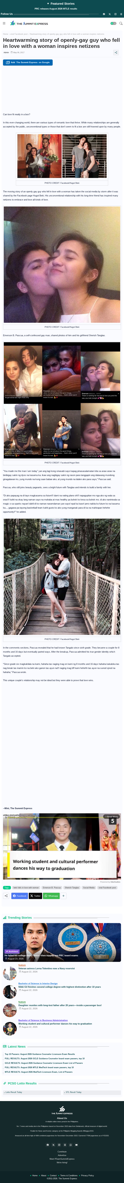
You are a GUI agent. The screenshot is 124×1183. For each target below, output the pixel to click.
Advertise (62, 1155)
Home (5, 34)
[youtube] (76, 1145)
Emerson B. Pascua (52, 888)
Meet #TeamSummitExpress (62, 1159)
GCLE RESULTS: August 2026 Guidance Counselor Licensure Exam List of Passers (44, 1063)
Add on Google (28, 62)
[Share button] (63, 896)
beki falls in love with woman (26, 888)
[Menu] (4, 23)
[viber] (71, 1145)
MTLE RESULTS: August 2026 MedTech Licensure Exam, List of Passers (38, 1072)
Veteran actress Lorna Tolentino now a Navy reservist (46, 968)
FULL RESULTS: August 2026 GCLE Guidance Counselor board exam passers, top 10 (45, 1058)
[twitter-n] (110, 14)
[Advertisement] (62, 88)
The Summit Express (68, 1178)
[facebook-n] (104, 14)
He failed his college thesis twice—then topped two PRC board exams (41, 955)
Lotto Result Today (14, 1092)
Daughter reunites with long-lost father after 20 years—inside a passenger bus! (60, 1005)
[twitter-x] (53, 1145)
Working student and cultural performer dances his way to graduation (55, 1024)
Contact (53, 1175)
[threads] (121, 14)
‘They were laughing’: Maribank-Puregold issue (56, 8)
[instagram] (115, 14)
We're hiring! (62, 1162)
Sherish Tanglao (72, 888)
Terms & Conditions (69, 1175)
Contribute (62, 1152)
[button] (113, 23)
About (43, 1175)
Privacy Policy (87, 1175)
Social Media (89, 888)
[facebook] (48, 1145)
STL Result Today (74, 1092)
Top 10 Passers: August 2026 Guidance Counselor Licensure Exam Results (40, 1054)
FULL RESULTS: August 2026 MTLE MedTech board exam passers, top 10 (39, 1067)
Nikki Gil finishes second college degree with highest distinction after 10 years (59, 987)
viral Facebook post (19, 34)
